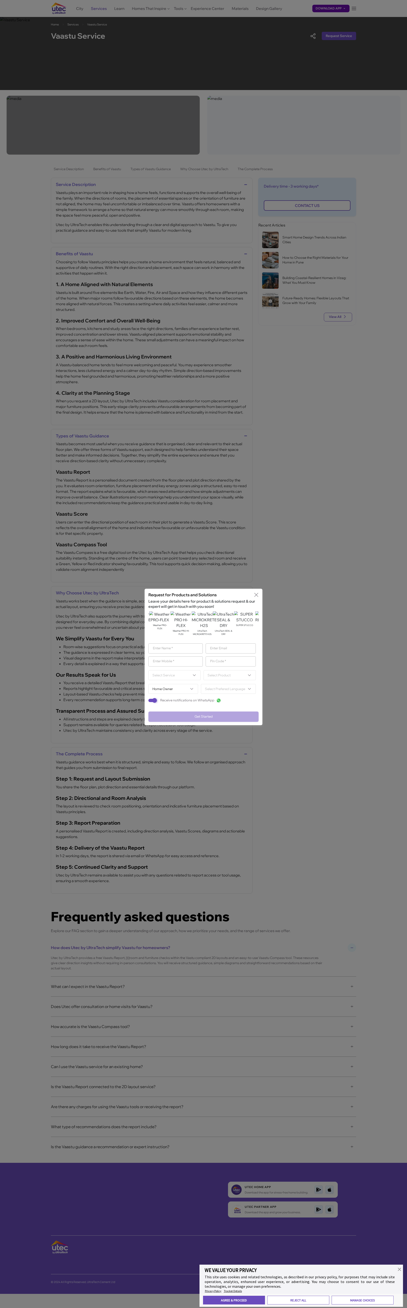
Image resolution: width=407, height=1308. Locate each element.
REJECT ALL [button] (298, 1300)
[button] (399, 1269)
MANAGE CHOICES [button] (362, 1300)
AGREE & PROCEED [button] (234, 1300)
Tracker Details (233, 1291)
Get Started (204, 716)
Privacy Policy (213, 1291)
